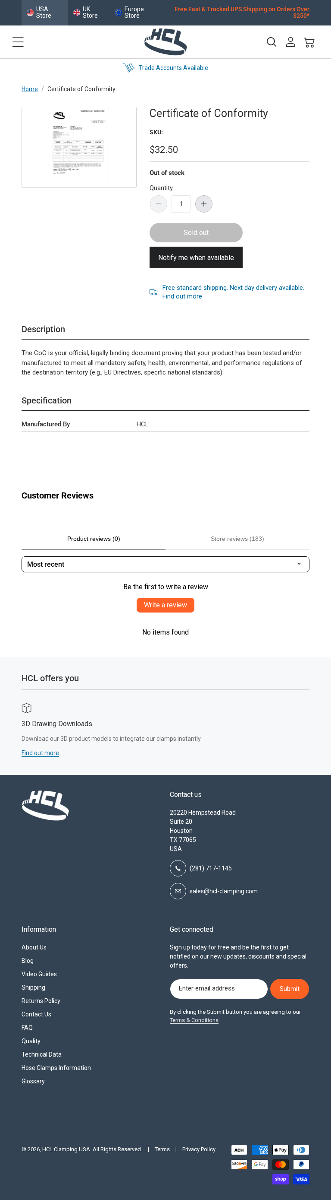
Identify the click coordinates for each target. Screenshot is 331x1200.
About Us (34, 947)
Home (30, 89)
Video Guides (39, 974)
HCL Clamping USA (66, 1149)
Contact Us (36, 1014)
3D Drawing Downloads (57, 724)
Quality (31, 1041)
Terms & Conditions (194, 1020)
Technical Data (42, 1054)
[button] (18, 41)
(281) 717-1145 (211, 868)
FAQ (27, 1027)
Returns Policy (41, 1000)
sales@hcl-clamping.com (224, 891)
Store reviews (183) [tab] (237, 538)
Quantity (161, 188)
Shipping (33, 987)
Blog (28, 960)
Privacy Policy (198, 1149)
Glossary (33, 1081)
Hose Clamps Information (56, 1067)
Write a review (165, 605)
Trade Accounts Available (173, 67)
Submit (290, 988)
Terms (162, 1149)
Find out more (182, 296)
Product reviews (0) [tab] (93, 538)
